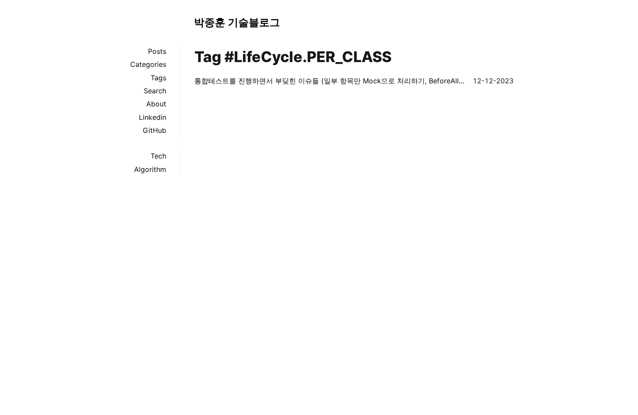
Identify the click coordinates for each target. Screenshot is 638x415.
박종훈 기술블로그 (237, 22)
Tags (158, 77)
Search (155, 90)
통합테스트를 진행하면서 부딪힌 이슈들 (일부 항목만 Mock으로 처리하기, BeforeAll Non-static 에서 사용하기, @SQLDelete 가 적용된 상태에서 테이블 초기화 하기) (330, 80)
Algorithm (150, 169)
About (156, 103)
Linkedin (152, 117)
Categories (148, 64)
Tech (158, 156)
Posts (157, 51)
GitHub (154, 130)
